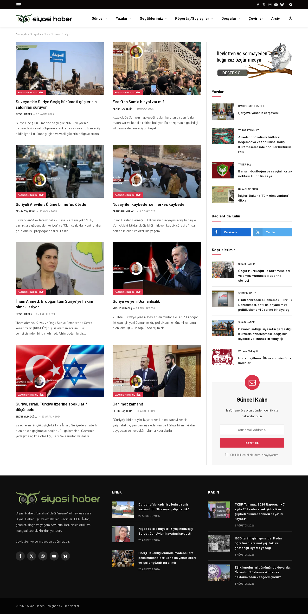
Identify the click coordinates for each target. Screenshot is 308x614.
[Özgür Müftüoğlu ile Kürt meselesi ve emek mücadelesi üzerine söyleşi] (223, 269)
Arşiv (275, 18)
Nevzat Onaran (248, 189)
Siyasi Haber (24, 114)
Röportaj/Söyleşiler (192, 18)
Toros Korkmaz (248, 130)
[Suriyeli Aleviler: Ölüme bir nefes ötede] (60, 171)
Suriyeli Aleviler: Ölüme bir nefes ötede (51, 204)
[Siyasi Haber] (44, 18)
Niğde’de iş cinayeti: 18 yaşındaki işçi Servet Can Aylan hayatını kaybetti (165, 530)
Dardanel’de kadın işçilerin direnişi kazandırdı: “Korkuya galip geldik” (163, 506)
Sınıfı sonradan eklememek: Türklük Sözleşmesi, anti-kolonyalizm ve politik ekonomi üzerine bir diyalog (265, 304)
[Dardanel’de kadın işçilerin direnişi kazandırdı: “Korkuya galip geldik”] (123, 509)
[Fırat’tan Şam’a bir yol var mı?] (157, 68)
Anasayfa (21, 34)
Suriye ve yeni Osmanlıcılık (136, 301)
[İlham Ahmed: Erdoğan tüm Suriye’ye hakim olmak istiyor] (60, 268)
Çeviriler (256, 18)
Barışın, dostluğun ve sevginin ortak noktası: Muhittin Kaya (265, 173)
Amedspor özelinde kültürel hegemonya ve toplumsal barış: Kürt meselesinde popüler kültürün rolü (264, 144)
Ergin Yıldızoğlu (27, 416)
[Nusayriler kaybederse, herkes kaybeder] (157, 171)
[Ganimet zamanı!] (157, 371)
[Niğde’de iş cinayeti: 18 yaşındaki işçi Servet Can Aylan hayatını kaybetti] (123, 534)
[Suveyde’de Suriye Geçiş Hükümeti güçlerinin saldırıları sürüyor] (60, 68)
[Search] (290, 4)
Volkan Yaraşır (248, 351)
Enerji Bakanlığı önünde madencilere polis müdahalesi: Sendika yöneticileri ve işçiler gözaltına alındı (167, 557)
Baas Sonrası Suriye (31, 92)
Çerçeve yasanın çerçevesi (258, 113)
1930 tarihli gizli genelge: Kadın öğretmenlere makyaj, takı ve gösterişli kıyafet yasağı (258, 543)
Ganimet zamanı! (128, 403)
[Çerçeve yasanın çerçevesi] (223, 111)
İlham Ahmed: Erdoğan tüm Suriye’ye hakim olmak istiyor (54, 304)
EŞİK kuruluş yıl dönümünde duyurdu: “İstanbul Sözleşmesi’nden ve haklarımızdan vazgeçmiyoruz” (263, 572)
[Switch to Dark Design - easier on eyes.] (290, 18)
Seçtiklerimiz (151, 18)
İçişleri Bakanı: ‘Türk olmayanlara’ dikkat (263, 197)
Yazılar (122, 18)
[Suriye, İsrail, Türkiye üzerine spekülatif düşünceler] (60, 371)
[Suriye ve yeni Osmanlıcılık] (157, 268)
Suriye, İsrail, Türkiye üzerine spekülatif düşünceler (51, 406)
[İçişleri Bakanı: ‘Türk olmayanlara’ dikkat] (223, 194)
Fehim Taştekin (123, 109)
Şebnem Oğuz (247, 293)
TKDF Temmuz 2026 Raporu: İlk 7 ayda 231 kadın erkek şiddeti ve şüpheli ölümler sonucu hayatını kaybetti (260, 511)
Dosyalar (228, 18)
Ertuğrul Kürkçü (124, 211)
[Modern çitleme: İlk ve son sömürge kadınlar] (223, 357)
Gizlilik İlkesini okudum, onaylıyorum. (254, 455)
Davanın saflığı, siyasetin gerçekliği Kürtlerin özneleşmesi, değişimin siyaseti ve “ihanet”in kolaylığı (264, 334)
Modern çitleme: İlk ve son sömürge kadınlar (264, 360)
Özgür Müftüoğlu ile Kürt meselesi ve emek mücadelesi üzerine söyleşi (264, 275)
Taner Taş (244, 164)
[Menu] (18, 4)
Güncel (97, 18)
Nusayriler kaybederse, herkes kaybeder (149, 204)
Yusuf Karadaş (122, 308)
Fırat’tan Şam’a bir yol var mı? (139, 101)
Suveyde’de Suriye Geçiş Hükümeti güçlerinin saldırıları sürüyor (56, 104)
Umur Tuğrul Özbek (251, 106)
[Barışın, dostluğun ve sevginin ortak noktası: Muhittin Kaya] (223, 170)
